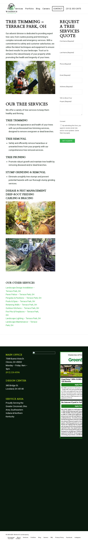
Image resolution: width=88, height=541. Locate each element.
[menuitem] (10, 9)
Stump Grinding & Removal (26, 172)
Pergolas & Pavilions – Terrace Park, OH (23, 298)
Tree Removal (16, 139)
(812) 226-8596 (13, 372)
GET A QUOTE (67, 141)
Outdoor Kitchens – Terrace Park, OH (22, 308)
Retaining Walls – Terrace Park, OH (21, 304)
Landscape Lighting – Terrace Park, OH (23, 318)
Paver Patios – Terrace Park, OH (20, 294)
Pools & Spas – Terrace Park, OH (20, 301)
